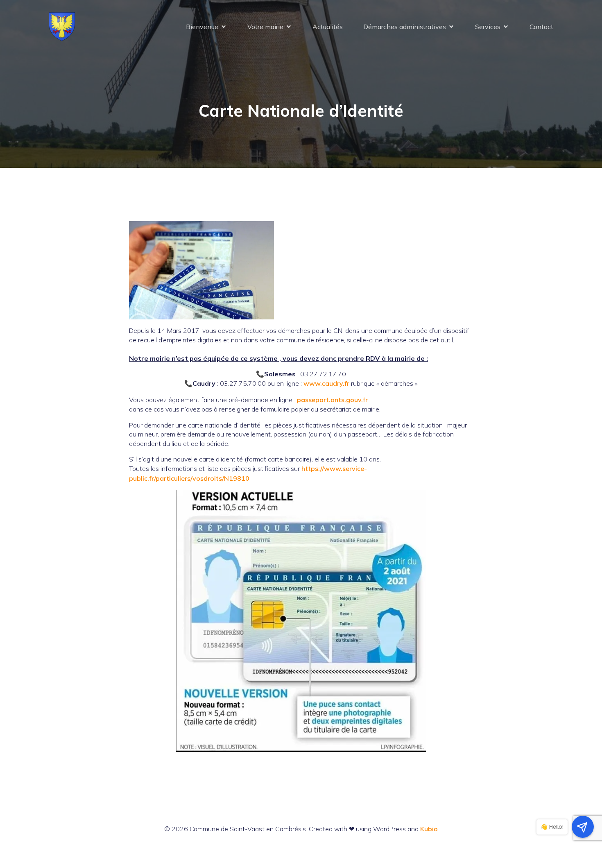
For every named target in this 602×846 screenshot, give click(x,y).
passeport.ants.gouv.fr (332, 400)
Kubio (429, 829)
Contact (541, 27)
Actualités (327, 27)
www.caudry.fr (326, 383)
